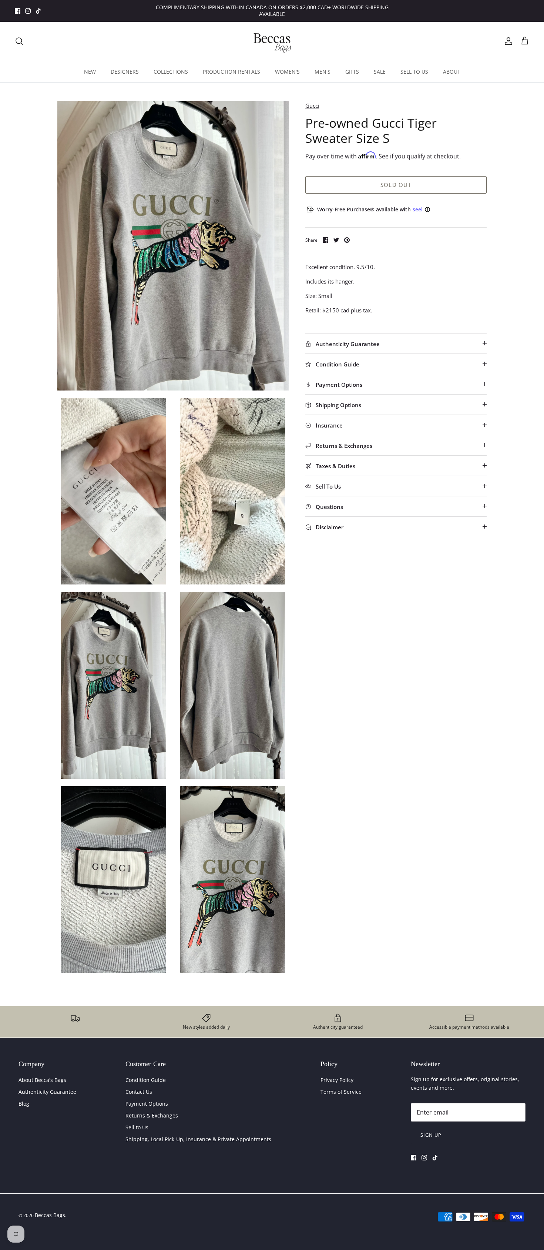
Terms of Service (341, 1091)
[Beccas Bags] (272, 41)
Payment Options (146, 1103)
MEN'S (322, 71)
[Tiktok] (38, 11)
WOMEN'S (287, 71)
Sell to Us (136, 1127)
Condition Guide (145, 1079)
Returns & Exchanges (151, 1115)
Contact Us (138, 1091)
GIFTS (352, 71)
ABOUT (451, 71)
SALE (380, 71)
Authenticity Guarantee (47, 1091)
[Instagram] (28, 11)
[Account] (507, 41)
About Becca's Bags (42, 1079)
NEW (90, 71)
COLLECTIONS (171, 71)
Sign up (430, 1135)
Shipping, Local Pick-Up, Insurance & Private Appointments (198, 1139)
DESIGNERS (125, 71)
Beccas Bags (50, 1215)
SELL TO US (414, 71)
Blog (24, 1103)
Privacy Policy (336, 1079)
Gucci (312, 105)
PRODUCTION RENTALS (231, 71)
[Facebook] (17, 11)
